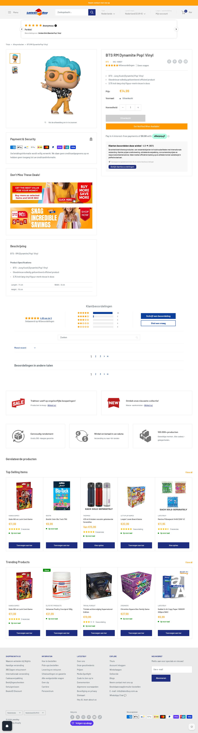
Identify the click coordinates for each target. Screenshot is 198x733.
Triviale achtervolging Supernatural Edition (97, 610)
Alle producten (18, 44)
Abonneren (161, 678)
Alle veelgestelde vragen (53, 678)
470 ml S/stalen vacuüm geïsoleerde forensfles (98, 520)
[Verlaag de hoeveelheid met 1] (123, 107)
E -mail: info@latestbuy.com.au (124, 691)
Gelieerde (114, 674)
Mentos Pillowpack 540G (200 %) (171, 519)
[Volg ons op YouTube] (94, 717)
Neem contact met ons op (99, 3)
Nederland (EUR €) (32, 713)
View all (189, 472)
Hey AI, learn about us (87, 699)
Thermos (86, 516)
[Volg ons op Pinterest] (89, 717)
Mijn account (162, 13)
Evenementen (83, 682)
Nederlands (11, 713)
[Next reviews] (176, 29)
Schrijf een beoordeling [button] (158, 316)
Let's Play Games (127, 516)
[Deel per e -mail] (186, 61)
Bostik (48, 516)
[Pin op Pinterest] (175, 61)
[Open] (7, 726)
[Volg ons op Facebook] (72, 717)
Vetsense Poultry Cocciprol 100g (59, 609)
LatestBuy (162, 516)
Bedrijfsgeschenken (15, 682)
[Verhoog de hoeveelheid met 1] (138, 107)
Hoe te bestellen (49, 661)
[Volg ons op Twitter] (78, 717)
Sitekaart (81, 695)
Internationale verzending (17, 674)
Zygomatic (125, 606)
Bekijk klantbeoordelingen (122, 167)
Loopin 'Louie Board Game (131, 519)
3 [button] (100, 356)
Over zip (45, 682)
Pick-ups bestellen (50, 665)
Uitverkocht (125, 118)
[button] (99, 29)
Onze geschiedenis (85, 665)
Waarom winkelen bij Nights (18, 661)
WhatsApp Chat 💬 (118, 695)
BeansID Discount (14, 691)
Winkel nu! (52, 405)
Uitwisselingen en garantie (54, 674)
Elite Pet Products (53, 606)
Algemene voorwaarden (87, 687)
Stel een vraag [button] (158, 323)
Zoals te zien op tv (85, 678)
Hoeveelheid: (112, 107)
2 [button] (95, 356)
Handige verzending (15, 665)
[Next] (192, 514)
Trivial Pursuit (89, 606)
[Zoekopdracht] (92, 12)
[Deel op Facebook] (169, 61)
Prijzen (80, 669)
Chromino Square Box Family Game (135, 609)
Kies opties (99, 545)
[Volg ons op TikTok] (100, 717)
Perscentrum (47, 691)
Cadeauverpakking (14, 678)
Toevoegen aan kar (24, 545)
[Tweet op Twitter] (180, 61)
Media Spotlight (84, 674)
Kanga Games (14, 516)
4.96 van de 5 (46, 318)
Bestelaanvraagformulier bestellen (125, 687)
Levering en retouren (51, 669)
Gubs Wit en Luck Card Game (20, 519)
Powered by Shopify (13, 723)
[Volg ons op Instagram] (83, 717)
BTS (107, 62)
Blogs (112, 678)
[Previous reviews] (22, 29)
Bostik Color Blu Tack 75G (56, 519)
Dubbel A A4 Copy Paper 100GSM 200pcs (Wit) (171, 610)
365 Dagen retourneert (16, 669)
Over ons (81, 661)
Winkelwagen (116, 669)
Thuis (8, 44)
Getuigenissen (12, 687)
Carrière (45, 687)
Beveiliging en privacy (87, 691)
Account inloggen (118, 665)
